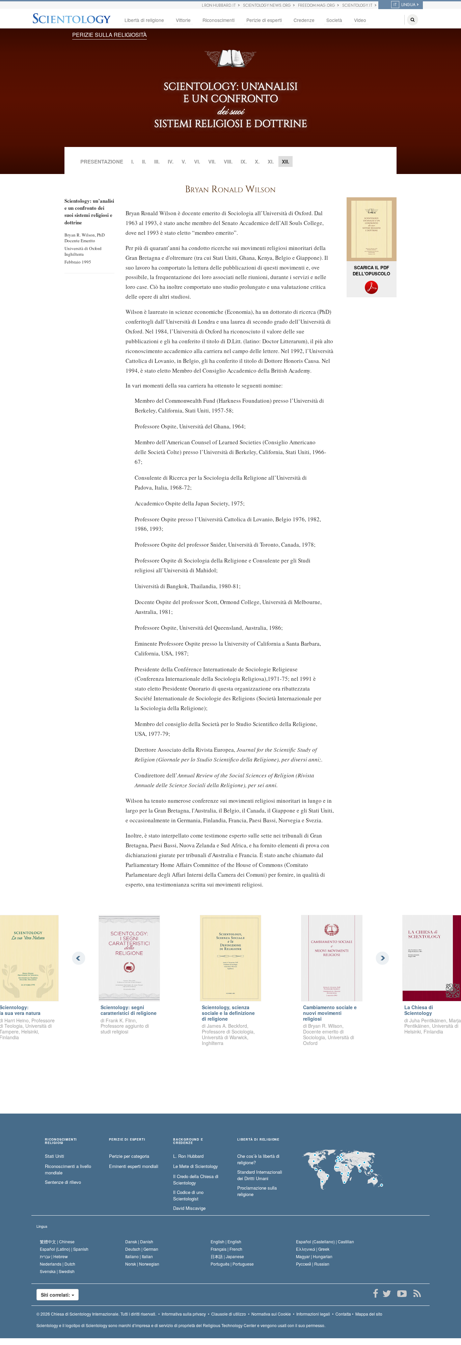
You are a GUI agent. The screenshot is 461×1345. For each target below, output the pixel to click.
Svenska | (57, 1271)
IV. (170, 161)
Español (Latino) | (64, 1249)
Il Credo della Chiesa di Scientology (195, 1179)
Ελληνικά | (312, 1249)
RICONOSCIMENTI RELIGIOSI (61, 1141)
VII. (212, 161)
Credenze (304, 20)
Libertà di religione (144, 20)
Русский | (312, 1264)
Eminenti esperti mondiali (133, 1166)
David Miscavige (189, 1208)
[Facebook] (375, 1293)
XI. (271, 161)
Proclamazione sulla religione (257, 1191)
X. (257, 161)
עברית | (54, 1256)
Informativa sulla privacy (184, 1314)
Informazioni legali (313, 1314)
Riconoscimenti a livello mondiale (68, 1169)
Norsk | (142, 1264)
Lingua (41, 1226)
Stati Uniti (54, 1156)
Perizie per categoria (129, 1156)
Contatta (343, 1314)
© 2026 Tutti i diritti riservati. (96, 1314)
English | (226, 1241)
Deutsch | (141, 1249)
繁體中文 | (57, 1241)
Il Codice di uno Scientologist (188, 1195)
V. (184, 161)
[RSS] (417, 1293)
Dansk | (139, 1241)
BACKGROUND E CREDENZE (188, 1141)
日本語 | (227, 1256)
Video (360, 20)
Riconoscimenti (218, 20)
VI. (197, 161)
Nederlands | (57, 1264)
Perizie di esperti (264, 20)
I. (132, 161)
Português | (232, 1264)
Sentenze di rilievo (63, 1182)
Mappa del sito (368, 1314)
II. (144, 161)
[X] (386, 1293)
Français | (226, 1249)
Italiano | (139, 1256)
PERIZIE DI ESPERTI (127, 1140)
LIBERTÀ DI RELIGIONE (258, 1140)
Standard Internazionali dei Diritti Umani (259, 1175)
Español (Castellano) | (325, 1241)
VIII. (228, 161)
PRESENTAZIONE (101, 161)
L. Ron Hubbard (188, 1156)
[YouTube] (402, 1293)
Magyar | (314, 1256)
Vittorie (183, 20)
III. (157, 161)
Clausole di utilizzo (228, 1314)
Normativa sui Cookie (271, 1314)
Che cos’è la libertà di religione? (258, 1159)
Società (334, 20)
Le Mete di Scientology (195, 1166)
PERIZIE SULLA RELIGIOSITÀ (109, 35)
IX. (244, 161)
